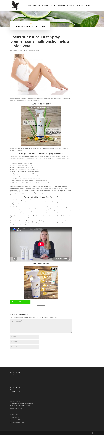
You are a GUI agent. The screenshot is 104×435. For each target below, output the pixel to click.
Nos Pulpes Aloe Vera (49, 5)
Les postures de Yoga (17, 419)
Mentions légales (14, 408)
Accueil (28, 5)
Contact (80, 5)
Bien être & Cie (15, 417)
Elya (14, 50)
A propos (12, 395)
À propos (87, 5)
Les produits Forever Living (31, 50)
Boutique (36, 5)
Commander (61, 5)
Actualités (70, 5)
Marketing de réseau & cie (18, 425)
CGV (21, 408)
